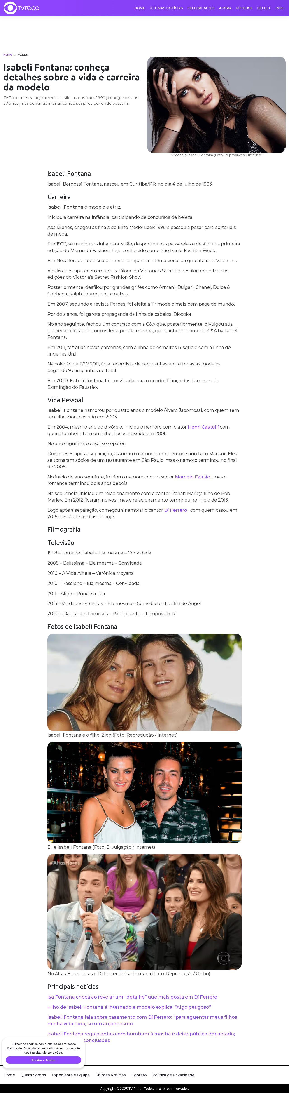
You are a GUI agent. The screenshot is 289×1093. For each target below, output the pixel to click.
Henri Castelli (203, 427)
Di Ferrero (175, 510)
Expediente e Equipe (71, 1075)
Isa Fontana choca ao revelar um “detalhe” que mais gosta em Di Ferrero (132, 997)
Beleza (264, 8)
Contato (139, 1075)
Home (139, 8)
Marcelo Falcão (192, 477)
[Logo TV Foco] (21, 8)
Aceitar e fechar (43, 1060)
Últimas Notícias (166, 8)
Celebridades (200, 8)
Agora (225, 8)
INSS (279, 8)
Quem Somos (33, 1075)
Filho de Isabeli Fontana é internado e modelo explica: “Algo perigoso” (129, 1007)
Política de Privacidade (173, 1075)
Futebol (244, 8)
